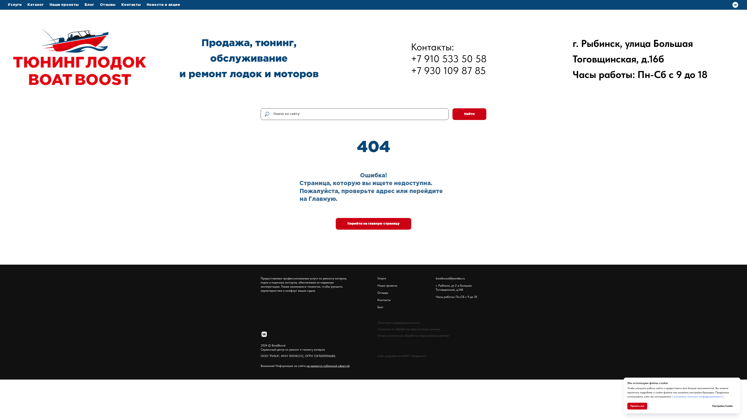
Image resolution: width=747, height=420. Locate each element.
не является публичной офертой (328, 366)
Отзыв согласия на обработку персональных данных (413, 335)
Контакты (131, 4)
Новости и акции (163, 4)
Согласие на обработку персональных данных (408, 329)
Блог (89, 4)
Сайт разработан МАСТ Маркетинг (401, 356)
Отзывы (108, 4)
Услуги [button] (15, 4)
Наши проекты (64, 4)
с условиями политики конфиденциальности (697, 396)
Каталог (35, 4)
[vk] (735, 5)
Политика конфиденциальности (398, 323)
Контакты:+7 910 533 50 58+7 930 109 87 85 (449, 59)
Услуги (381, 278)
